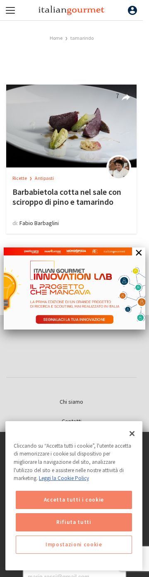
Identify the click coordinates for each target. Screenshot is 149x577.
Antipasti (44, 178)
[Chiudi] (132, 433)
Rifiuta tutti (73, 522)
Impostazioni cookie (74, 544)
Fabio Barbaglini (39, 223)
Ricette (20, 178)
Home (56, 38)
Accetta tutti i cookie (74, 499)
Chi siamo (71, 401)
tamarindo (82, 38)
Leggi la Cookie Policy (64, 478)
